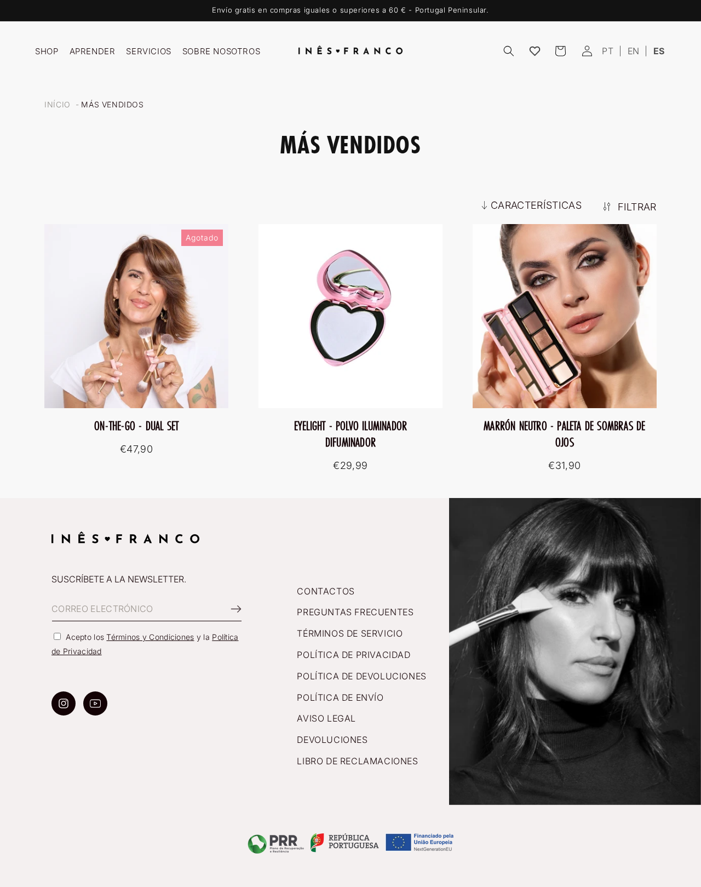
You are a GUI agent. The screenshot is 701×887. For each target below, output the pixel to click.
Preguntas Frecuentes (355, 611)
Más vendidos (112, 104)
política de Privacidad (353, 654)
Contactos (325, 591)
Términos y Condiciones (150, 637)
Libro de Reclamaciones (357, 761)
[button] (509, 51)
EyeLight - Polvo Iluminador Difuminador (350, 433)
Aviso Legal (326, 718)
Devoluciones (332, 739)
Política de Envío (340, 697)
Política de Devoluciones (361, 676)
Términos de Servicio (350, 633)
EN (634, 50)
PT (607, 50)
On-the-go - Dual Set (136, 425)
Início (57, 104)
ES (659, 50)
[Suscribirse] (229, 609)
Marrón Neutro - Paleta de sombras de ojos (564, 433)
